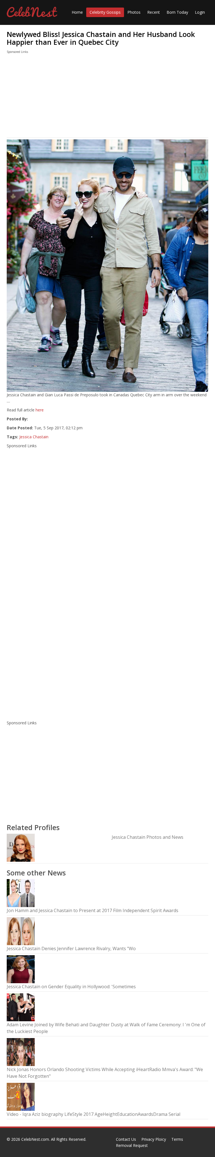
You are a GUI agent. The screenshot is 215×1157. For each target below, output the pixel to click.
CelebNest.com (35, 1139)
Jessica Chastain (33, 436)
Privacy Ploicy (153, 1139)
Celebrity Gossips (105, 12)
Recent (153, 12)
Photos (134, 12)
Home (77, 12)
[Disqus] (107, 643)
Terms (177, 1139)
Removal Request (132, 1145)
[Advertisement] (107, 97)
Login (200, 12)
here (40, 410)
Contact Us (126, 1139)
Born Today (177, 12)
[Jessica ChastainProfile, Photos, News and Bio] (21, 847)
